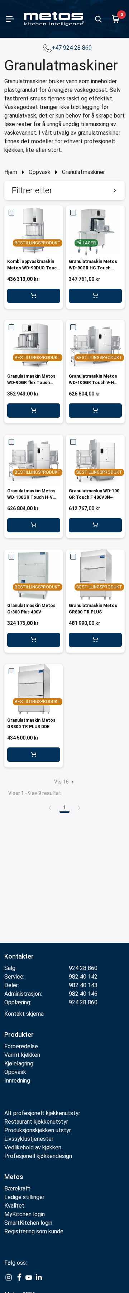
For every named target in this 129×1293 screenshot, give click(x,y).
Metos (13, 1176)
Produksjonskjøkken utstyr (37, 1130)
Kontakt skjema (24, 1013)
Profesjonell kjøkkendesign (38, 1156)
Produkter (19, 1034)
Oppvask (40, 172)
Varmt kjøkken (22, 1054)
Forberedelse (21, 1046)
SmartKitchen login (28, 1222)
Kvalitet (14, 1205)
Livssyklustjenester (28, 1138)
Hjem (10, 172)
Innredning (17, 1080)
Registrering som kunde (33, 1231)
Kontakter (19, 956)
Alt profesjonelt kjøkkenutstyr (42, 1113)
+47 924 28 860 (72, 47)
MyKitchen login (24, 1214)
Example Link (8, 1278)
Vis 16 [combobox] (61, 782)
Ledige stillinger (24, 1197)
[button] (64, 190)
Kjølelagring (18, 1063)
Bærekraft (17, 1188)
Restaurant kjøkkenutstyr (36, 1121)
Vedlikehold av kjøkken (32, 1147)
